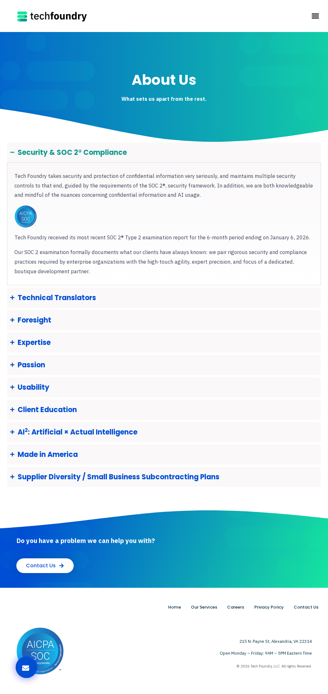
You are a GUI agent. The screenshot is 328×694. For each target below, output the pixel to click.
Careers (235, 607)
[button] (315, 16)
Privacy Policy (269, 607)
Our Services (204, 607)
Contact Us (306, 607)
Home (174, 607)
